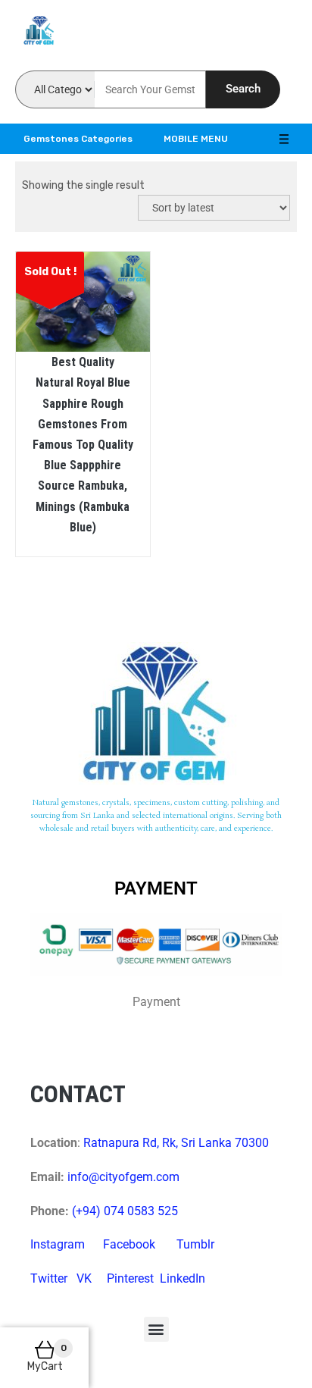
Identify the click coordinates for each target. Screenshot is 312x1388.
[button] (156, 1329)
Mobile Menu (196, 138)
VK (84, 1278)
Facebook (129, 1244)
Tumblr (195, 1244)
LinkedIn (182, 1278)
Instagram (57, 1244)
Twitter (48, 1278)
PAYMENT (156, 888)
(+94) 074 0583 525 (125, 1211)
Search (243, 89)
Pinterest (130, 1278)
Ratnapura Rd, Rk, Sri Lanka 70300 (176, 1143)
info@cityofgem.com (123, 1177)
